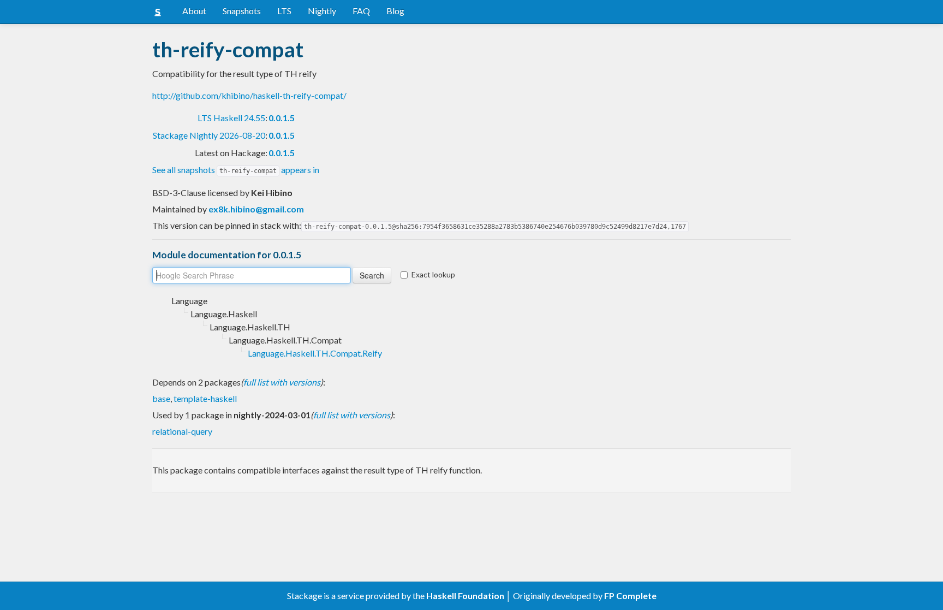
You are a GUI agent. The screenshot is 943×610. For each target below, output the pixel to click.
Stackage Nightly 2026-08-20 (209, 135)
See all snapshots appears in (235, 169)
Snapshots (242, 10)
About (194, 10)
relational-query (182, 431)
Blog (395, 10)
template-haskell (205, 398)
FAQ (361, 10)
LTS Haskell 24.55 (231, 117)
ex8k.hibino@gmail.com (256, 209)
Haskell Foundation (465, 595)
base (161, 398)
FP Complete (630, 595)
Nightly (322, 10)
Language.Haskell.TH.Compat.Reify (315, 353)
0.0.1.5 (281, 117)
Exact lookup (433, 274)
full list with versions (281, 382)
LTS (284, 10)
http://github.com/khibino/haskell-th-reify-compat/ (249, 95)
